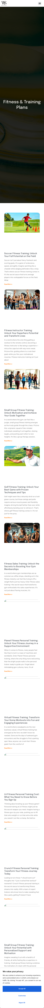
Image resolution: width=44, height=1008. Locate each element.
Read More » (8, 284)
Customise (22, 995)
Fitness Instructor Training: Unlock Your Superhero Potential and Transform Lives (21, 333)
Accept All (22, 988)
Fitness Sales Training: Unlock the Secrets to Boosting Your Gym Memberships (21, 566)
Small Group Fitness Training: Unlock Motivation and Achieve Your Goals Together (20, 413)
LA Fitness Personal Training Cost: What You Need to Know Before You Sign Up (21, 797)
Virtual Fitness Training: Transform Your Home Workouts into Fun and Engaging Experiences (22, 720)
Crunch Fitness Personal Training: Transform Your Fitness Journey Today (21, 871)
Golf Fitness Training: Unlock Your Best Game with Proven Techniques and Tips (21, 490)
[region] (22, 988)
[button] (39, 3)
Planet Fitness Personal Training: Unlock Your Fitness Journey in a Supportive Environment (21, 643)
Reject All (22, 1002)
